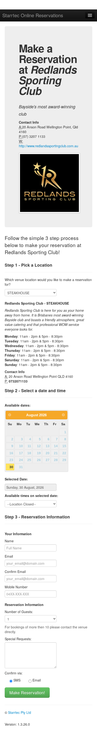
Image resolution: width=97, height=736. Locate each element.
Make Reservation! (27, 692)
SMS (16, 680)
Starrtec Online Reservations (32, 15)
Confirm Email (15, 571)
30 (11, 467)
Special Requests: (18, 638)
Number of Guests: (19, 611)
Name (9, 540)
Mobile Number (16, 587)
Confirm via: (14, 673)
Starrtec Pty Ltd (19, 712)
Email (9, 556)
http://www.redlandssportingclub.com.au (48, 145)
